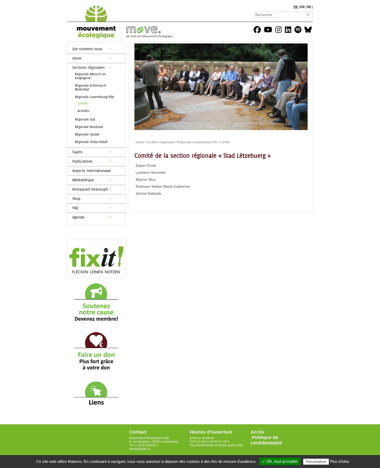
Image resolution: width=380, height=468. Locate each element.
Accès (257, 432)
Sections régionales (88, 67)
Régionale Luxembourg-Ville (94, 97)
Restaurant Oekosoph (90, 189)
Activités (83, 111)
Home (140, 142)
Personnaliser (316, 462)
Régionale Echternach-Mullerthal (91, 87)
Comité (83, 103)
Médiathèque (83, 180)
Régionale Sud (85, 119)
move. (77, 58)
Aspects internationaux (91, 170)
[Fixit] (96, 258)
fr (296, 7)
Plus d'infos (339, 461)
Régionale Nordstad (89, 127)
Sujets (77, 152)
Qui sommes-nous (87, 49)
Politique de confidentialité (266, 440)
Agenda (78, 217)
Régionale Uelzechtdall (91, 142)
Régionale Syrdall (87, 134)
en (302, 7)
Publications (82, 161)
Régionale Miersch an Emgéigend (90, 76)
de (309, 7)
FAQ (75, 208)
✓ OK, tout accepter (280, 461)
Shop (76, 198)
